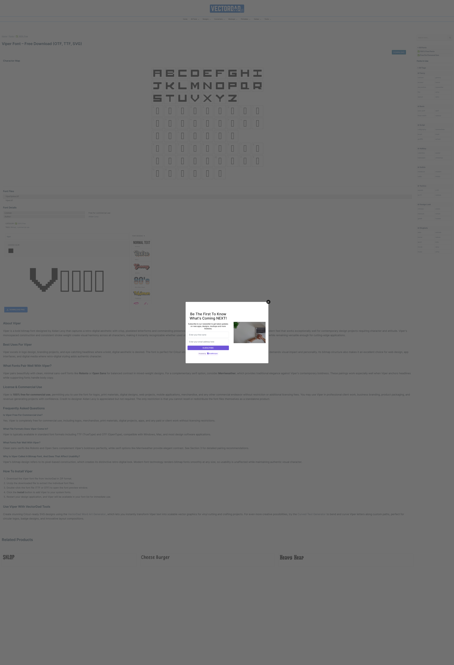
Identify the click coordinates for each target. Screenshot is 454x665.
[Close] (268, 302)
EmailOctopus (213, 353)
